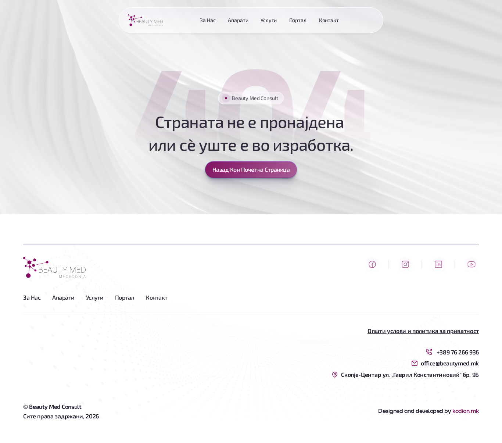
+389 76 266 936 (457, 352)
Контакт (157, 297)
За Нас (31, 297)
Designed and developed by (414, 411)
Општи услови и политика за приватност (423, 330)
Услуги (94, 297)
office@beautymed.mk (450, 363)
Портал (124, 297)
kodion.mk (465, 411)
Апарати (63, 297)
